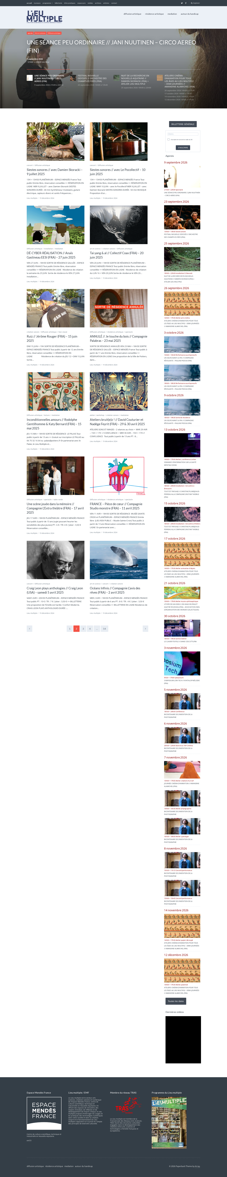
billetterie (58, 3)
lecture (47, 415)
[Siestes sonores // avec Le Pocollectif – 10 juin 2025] (119, 141)
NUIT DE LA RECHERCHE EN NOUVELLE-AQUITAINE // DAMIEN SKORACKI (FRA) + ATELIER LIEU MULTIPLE (179, 279)
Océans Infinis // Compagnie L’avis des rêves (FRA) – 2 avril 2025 (115, 590)
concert (30, 165)
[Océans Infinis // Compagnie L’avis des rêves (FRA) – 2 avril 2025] (119, 560)
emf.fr (29, 1140)
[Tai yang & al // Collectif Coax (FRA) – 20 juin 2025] (119, 225)
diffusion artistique (132, 14)
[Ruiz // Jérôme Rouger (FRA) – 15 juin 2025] (55, 308)
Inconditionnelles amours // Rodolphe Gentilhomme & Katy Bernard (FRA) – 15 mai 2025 (54, 424)
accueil (29, 3)
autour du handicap (190, 14)
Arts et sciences (40, 33)
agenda (30, 33)
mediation (172, 14)
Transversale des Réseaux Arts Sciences (126, 1121)
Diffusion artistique (54, 33)
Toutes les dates (176, 1001)
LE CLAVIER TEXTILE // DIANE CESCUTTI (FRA (180, 641)
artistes (106, 3)
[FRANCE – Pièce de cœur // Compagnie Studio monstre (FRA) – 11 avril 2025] (119, 475)
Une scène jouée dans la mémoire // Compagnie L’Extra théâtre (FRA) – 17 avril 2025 (55, 508)
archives (98, 3)
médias (90, 3)
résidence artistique (154, 14)
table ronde (58, 499)
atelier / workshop (97, 415)
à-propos (37, 3)
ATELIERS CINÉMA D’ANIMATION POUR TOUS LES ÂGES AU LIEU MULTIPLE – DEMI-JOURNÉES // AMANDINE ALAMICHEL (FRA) (181, 323)
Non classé (63, 332)
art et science (95, 249)
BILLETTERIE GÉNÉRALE (182, 124)
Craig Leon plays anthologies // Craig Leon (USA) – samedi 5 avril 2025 (55, 590)
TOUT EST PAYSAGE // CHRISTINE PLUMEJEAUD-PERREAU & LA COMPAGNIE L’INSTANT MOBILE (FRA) (182, 494)
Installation (48, 249)
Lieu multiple (32, 198)
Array (197, 1166)
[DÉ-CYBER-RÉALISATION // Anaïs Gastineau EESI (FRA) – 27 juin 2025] (55, 225)
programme (47, 3)
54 (104, 628)
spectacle (129, 332)
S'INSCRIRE (183, 148)
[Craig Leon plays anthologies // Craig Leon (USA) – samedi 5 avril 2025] (55, 560)
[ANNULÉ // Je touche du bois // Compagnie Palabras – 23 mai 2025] (119, 308)
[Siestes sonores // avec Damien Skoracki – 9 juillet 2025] (55, 141)
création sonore (109, 249)
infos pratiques (69, 3)
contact (114, 3)
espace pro (81, 3)
